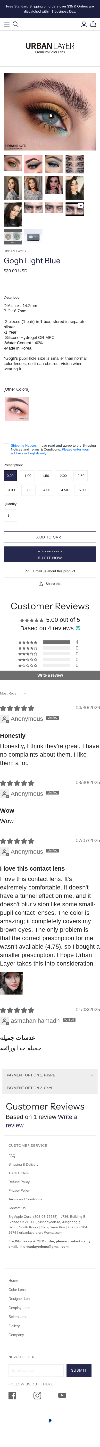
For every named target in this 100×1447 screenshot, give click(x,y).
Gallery (14, 1326)
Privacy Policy (19, 1190)
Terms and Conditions (25, 1199)
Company (16, 1335)
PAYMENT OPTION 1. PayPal (31, 1075)
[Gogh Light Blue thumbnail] (13, 163)
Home (13, 1280)
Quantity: (10, 504)
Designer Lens (20, 1299)
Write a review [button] (50, 675)
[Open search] (16, 24)
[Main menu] (7, 24)
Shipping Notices (24, 445)
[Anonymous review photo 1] (11, 983)
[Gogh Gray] (17, 409)
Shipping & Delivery (23, 1164)
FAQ (11, 1156)
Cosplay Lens (19, 1308)
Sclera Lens (17, 1317)
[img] (17, 708)
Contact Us (16, 1208)
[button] (28, 642)
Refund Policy (19, 1182)
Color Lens (17, 1290)
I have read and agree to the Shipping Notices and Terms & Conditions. (53, 449)
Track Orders (18, 1173)
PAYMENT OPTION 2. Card (29, 1088)
